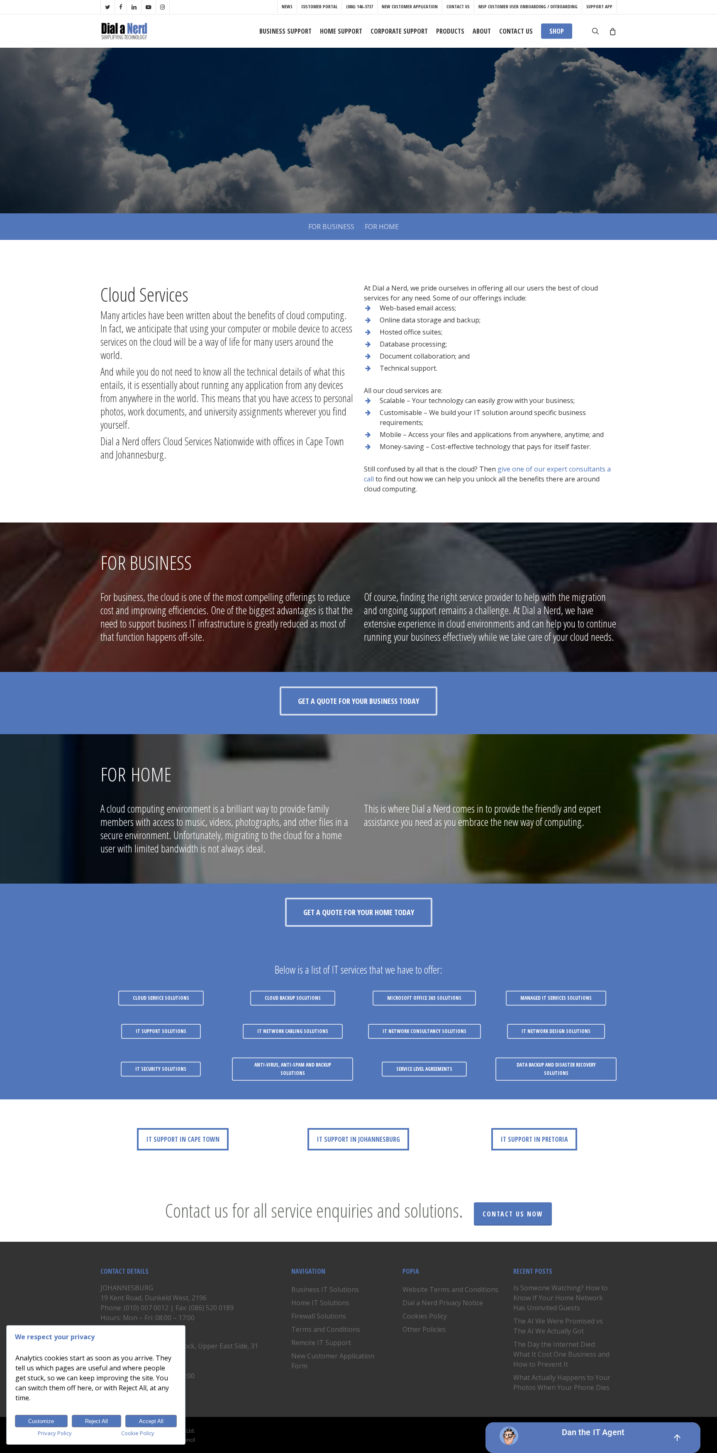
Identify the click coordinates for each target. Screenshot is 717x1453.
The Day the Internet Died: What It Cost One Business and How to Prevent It (561, 1354)
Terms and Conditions (325, 1329)
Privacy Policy (55, 1433)
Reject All (96, 1421)
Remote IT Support (321, 1342)
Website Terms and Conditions (450, 1289)
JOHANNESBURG (126, 1287)
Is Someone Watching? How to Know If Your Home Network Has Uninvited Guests (560, 1297)
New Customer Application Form (332, 1360)
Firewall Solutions (318, 1316)
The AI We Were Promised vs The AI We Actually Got (558, 1326)
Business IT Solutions (325, 1289)
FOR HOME (382, 226)
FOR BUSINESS (331, 226)
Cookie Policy (137, 1433)
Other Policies (424, 1329)
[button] (358, 701)
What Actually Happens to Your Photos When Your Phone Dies (561, 1382)
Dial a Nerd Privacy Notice (442, 1302)
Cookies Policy (424, 1316)
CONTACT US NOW (513, 1214)
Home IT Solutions (320, 1302)
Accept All (151, 1421)
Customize (41, 1421)
